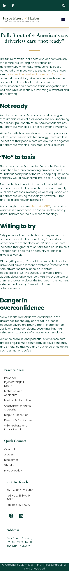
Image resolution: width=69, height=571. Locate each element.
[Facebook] (11, 515)
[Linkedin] (21, 515)
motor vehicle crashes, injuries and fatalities (34, 74)
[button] (63, 5)
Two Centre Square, (19, 538)
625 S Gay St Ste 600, (20, 542)
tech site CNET (41, 206)
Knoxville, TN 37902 (18, 546)
